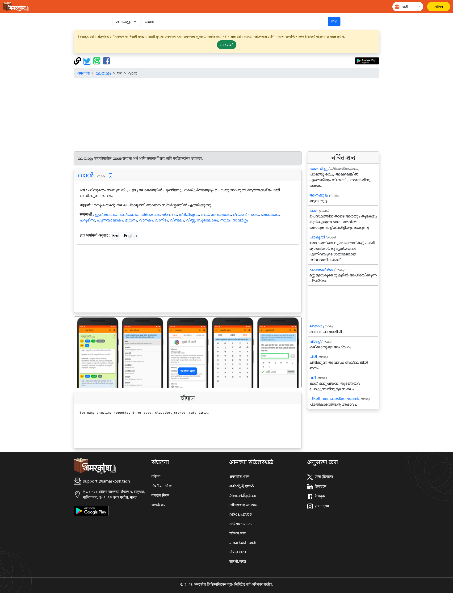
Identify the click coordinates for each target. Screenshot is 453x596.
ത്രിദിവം (169, 214)
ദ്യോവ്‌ (239, 214)
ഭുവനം (131, 220)
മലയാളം (103, 73)
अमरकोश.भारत (239, 476)
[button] (91, 352)
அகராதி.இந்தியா (242, 495)
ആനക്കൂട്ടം (318, 195)
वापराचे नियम (160, 495)
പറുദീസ (87, 220)
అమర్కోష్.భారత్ (241, 485)
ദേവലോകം (221, 214)
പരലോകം (270, 214)
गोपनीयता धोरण (161, 485)
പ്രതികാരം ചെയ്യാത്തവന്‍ (334, 398)
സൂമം (225, 220)
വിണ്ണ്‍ (190, 220)
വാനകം (146, 220)
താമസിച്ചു (318, 168)
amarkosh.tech (242, 542)
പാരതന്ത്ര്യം (321, 269)
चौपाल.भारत (237, 551)
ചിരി (313, 356)
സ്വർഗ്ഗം (240, 220)
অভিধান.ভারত (237, 533)
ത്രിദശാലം (150, 214)
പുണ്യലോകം (110, 220)
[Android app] (91, 510)
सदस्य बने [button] (226, 44)
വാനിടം (161, 220)
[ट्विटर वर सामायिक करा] (87, 60)
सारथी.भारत (237, 561)
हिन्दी (115, 235)
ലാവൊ (315, 326)
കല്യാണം (128, 214)
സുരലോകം (207, 220)
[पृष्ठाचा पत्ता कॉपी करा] (78, 60)
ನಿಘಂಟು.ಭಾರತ (240, 514)
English (130, 235)
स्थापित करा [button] (187, 371)
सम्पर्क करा (158, 504)
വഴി (312, 377)
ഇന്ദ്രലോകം (106, 214)
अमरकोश (83, 73)
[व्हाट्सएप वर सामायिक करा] (97, 60)
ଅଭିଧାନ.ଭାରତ (240, 523)
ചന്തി (313, 210)
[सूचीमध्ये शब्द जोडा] (110, 175)
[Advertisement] (226, 115)
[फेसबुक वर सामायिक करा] (106, 60)
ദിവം (205, 214)
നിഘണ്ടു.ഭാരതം (243, 504)
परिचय (155, 476)
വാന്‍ (85, 174)
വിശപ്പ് (314, 341)
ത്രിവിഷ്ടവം (189, 214)
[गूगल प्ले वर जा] (367, 60)
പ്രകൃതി (317, 237)
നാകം (253, 214)
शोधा (334, 21)
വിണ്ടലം (177, 220)
